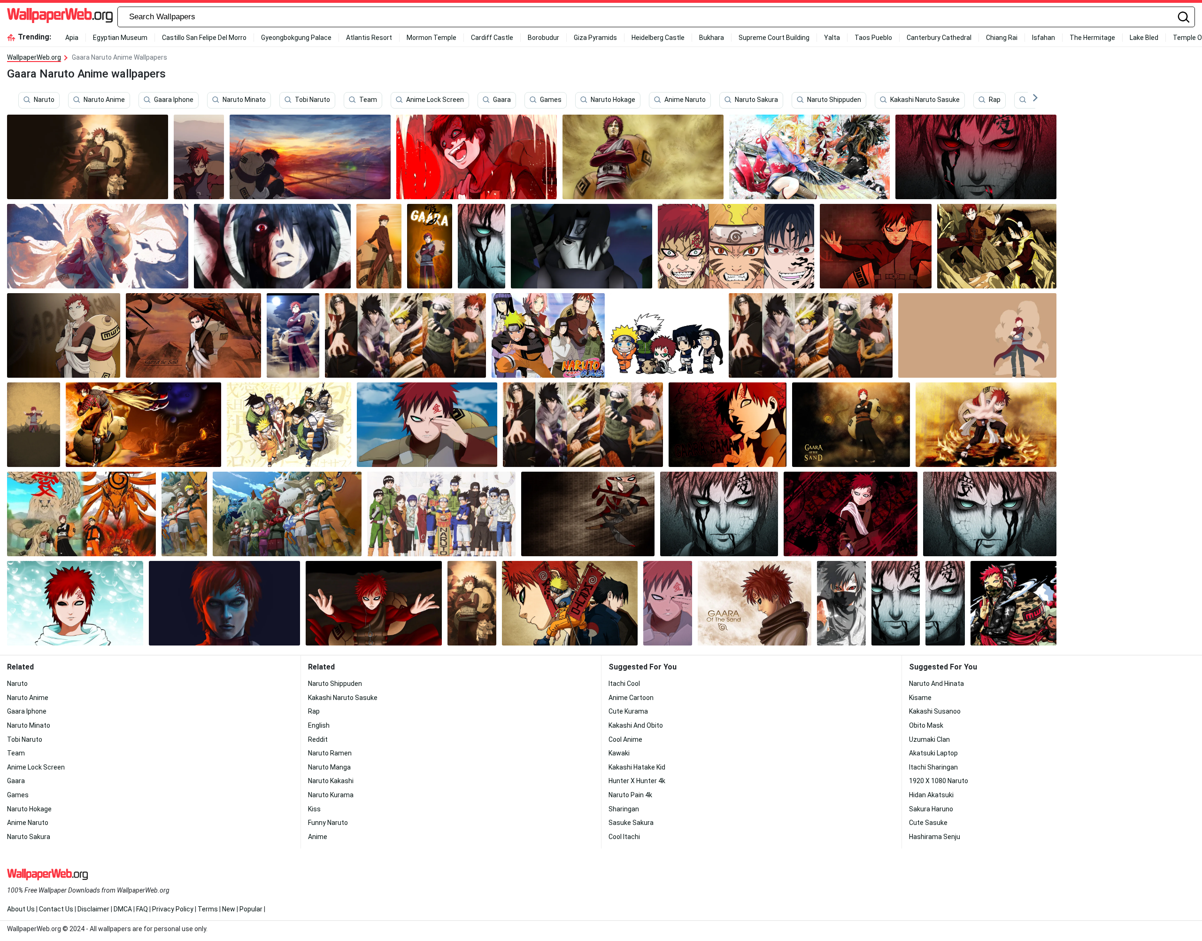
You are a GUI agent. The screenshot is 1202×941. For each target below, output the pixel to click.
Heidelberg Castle (658, 37)
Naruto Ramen (330, 753)
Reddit (318, 739)
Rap (995, 100)
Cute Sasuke (928, 822)
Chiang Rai (1001, 37)
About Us (21, 909)
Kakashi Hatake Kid (637, 767)
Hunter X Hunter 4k (637, 781)
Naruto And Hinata (936, 683)
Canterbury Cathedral (939, 37)
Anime (317, 836)
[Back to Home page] (60, 17)
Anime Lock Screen (435, 100)
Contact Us (56, 909)
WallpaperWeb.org (34, 57)
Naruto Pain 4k (630, 795)
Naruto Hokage (613, 100)
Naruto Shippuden (834, 100)
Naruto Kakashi (331, 781)
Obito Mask (926, 725)
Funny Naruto (328, 822)
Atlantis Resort (369, 37)
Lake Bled (1144, 37)
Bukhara (711, 37)
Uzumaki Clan (929, 739)
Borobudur (543, 37)
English (319, 725)
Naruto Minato (244, 100)
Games (551, 100)
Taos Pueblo (873, 37)
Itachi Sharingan (933, 767)
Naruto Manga (329, 767)
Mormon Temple (431, 37)
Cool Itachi (624, 836)
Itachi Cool (624, 683)
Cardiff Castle (492, 37)
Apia (71, 37)
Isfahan (1043, 37)
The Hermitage (1092, 37)
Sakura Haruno (931, 809)
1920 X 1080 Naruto (938, 781)
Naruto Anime (104, 100)
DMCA (123, 909)
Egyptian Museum (120, 37)
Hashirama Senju (934, 836)
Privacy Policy (172, 909)
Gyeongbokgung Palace (296, 37)
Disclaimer (93, 909)
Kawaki (619, 753)
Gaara (502, 100)
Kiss (314, 809)
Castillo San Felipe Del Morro (204, 37)
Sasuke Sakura (631, 822)
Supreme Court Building (774, 37)
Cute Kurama (628, 711)
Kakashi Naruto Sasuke (925, 100)
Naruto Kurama (331, 795)
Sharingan (624, 809)
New (228, 909)
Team (368, 100)
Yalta (832, 37)
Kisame (920, 697)
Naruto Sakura (756, 100)
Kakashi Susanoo (935, 711)
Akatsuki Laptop (933, 753)
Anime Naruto (685, 100)
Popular (250, 909)
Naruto (44, 100)
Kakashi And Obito (636, 725)
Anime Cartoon (631, 697)
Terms (208, 909)
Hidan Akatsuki (931, 795)
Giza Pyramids (595, 37)
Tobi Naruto (312, 100)
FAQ (142, 909)
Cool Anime (625, 739)
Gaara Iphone (173, 100)
